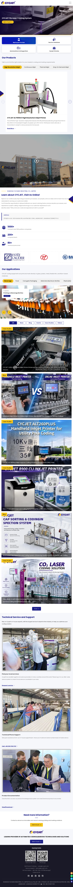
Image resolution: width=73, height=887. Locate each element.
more (35, 609)
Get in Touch (36, 841)
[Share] (71, 881)
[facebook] (32, 876)
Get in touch (35, 825)
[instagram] (42, 876)
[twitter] (39, 876)
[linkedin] (35, 876)
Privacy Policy (32, 882)
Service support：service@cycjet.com (36, 868)
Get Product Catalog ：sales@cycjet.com (36, 866)
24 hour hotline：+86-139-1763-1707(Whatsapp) (36, 870)
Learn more (7, 295)
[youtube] (28, 876)
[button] (70, 101)
